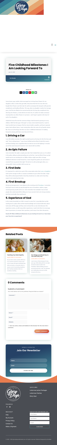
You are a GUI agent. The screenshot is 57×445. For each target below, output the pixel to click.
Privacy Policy (10, 421)
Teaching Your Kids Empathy (15, 255)
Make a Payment (11, 426)
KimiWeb (49, 439)
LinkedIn (27, 92)
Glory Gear (33, 396)
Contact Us (9, 423)
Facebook (24, 92)
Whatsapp (32, 92)
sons (42, 171)
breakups (41, 185)
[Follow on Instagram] (10, 407)
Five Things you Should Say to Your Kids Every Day (39, 255)
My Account (9, 418)
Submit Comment (42, 331)
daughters (47, 171)
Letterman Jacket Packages (38, 390)
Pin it (29, 92)
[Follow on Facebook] (7, 407)
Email (35, 92)
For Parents (13, 78)
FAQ (7, 415)
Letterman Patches (36, 393)
